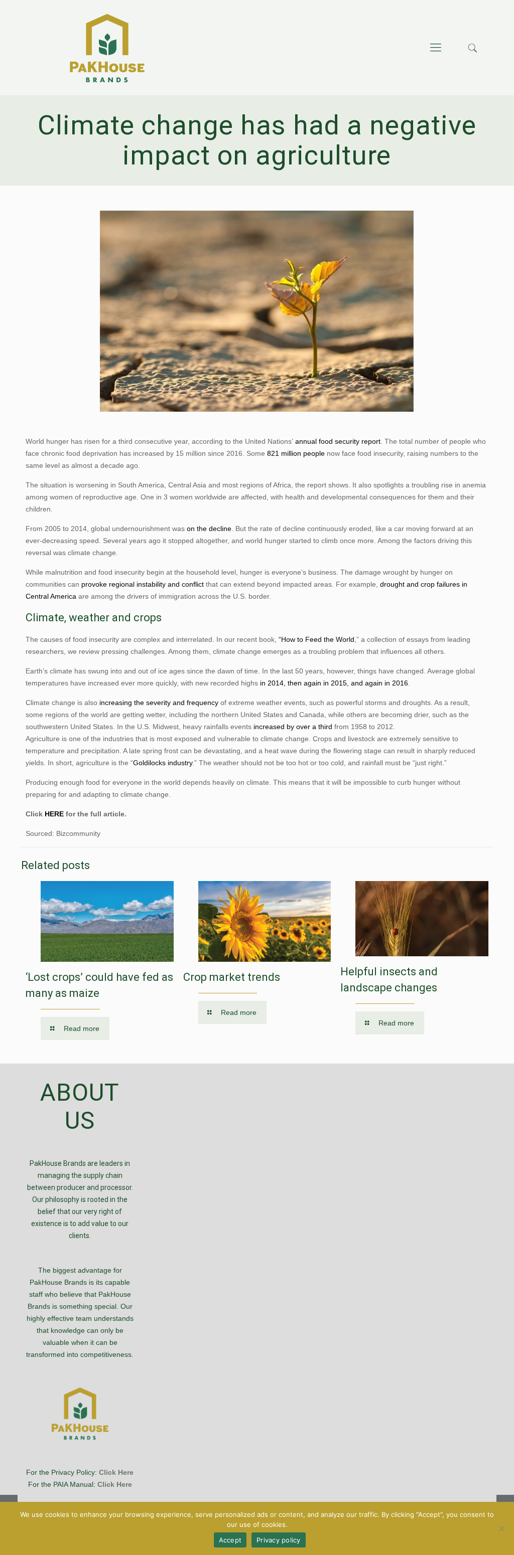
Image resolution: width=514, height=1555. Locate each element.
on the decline (209, 529)
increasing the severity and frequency (158, 703)
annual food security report (337, 441)
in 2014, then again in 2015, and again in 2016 (334, 683)
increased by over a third (292, 727)
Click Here (116, 1472)
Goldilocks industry (162, 763)
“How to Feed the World (316, 639)
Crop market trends (231, 977)
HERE (54, 814)
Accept (230, 1540)
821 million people (296, 453)
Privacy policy (278, 1540)
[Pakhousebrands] (107, 47)
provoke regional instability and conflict (142, 584)
